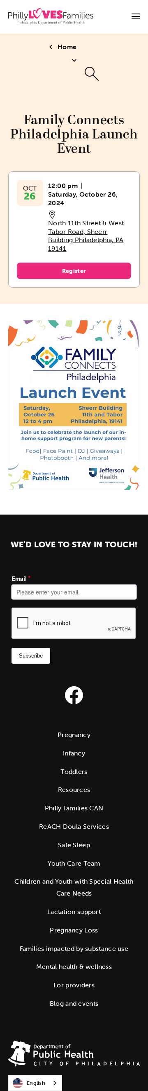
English (36, 1083)
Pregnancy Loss (74, 930)
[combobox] (35, 1083)
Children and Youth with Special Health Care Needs (73, 887)
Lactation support (74, 911)
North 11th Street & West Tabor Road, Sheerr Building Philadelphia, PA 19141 (86, 235)
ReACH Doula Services (74, 826)
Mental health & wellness (74, 966)
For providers (74, 985)
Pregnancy (74, 734)
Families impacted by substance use (74, 948)
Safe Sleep (74, 845)
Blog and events (74, 1003)
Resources (74, 789)
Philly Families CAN (74, 808)
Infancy (74, 753)
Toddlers (73, 771)
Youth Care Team (74, 863)
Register (74, 270)
